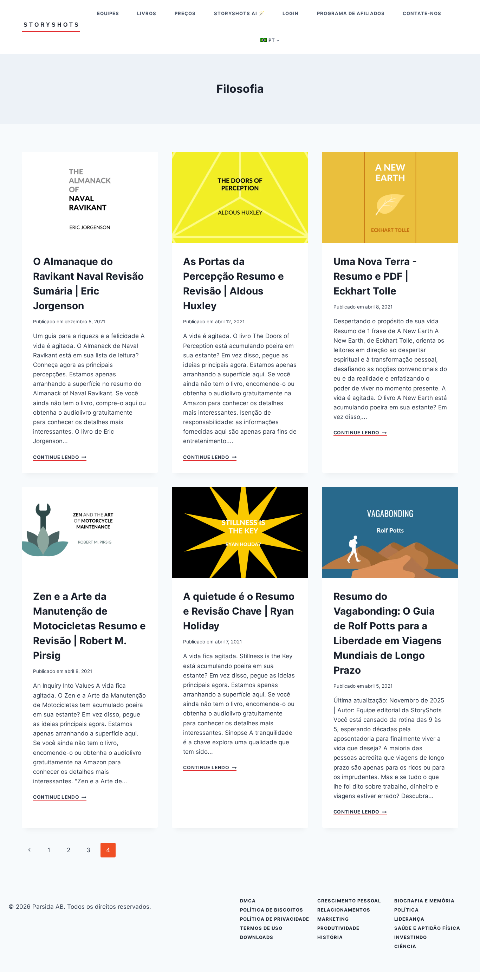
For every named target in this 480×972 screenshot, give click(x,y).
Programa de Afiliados (351, 13)
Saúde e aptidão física (427, 928)
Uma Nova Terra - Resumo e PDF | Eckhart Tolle (375, 276)
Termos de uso (261, 928)
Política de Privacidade (274, 919)
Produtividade (338, 928)
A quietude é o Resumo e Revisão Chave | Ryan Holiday (238, 611)
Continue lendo (59, 457)
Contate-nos (422, 13)
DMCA (248, 900)
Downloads (256, 937)
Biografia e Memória (424, 900)
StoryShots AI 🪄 (239, 13)
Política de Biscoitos (271, 910)
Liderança (409, 919)
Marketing (333, 919)
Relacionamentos (343, 910)
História (330, 937)
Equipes (108, 13)
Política (406, 910)
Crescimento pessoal (349, 900)
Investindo (410, 937)
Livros (146, 13)
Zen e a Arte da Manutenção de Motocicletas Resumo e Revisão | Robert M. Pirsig (89, 625)
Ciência (405, 946)
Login (291, 13)
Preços (185, 13)
